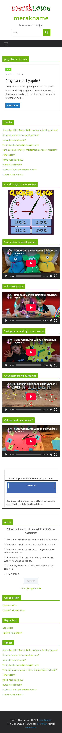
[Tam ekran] (55, 275)
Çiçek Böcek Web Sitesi (13, 610)
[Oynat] (6, 275)
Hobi (8, 69)
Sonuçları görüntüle (31, 588)
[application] (31, 263)
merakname (31, 18)
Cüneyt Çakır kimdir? (12, 174)
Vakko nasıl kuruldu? (12, 159)
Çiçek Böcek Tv (9, 605)
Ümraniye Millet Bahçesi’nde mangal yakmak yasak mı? (30, 130)
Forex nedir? (8, 154)
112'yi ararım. (13, 573)
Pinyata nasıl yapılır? (22, 80)
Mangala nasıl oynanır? (14, 140)
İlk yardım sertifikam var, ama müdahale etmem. (30, 544)
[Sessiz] (50, 275)
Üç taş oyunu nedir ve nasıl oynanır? (20, 135)
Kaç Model (7, 627)
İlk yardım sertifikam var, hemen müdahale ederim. (32, 539)
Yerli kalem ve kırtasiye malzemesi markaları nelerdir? (29, 149)
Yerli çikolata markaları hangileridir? (20, 144)
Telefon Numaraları (12, 632)
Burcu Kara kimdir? (12, 164)
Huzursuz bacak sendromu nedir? (19, 169)
